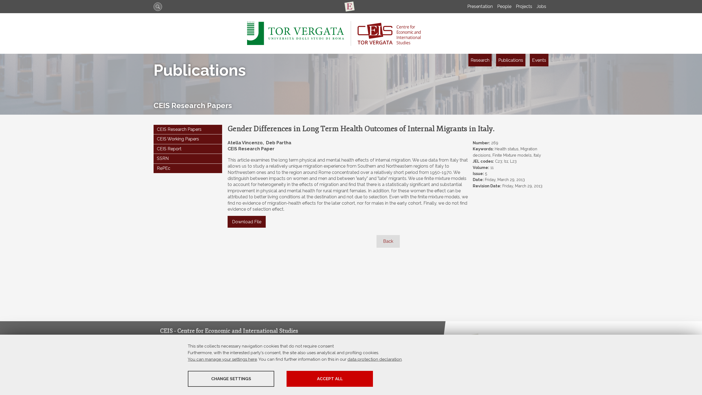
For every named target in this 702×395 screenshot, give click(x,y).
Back (388, 241)
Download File (246, 221)
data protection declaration (374, 359)
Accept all (330, 378)
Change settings (231, 378)
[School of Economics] (351, 6)
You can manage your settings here (222, 359)
